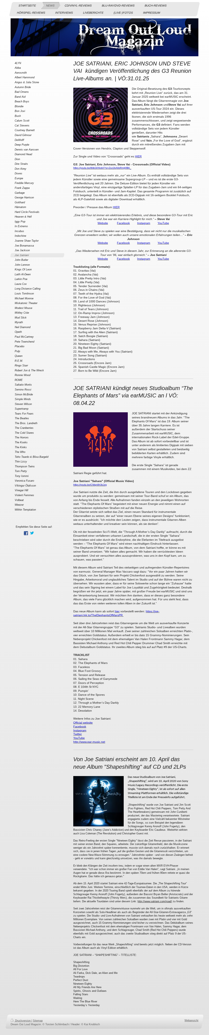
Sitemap (38, 1020)
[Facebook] (26, 533)
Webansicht (191, 1020)
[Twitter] (32, 533)
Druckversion (22, 1020)
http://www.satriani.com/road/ (155, 901)
